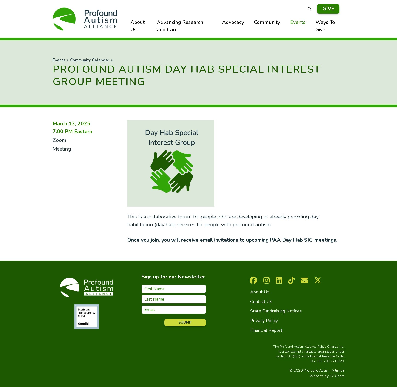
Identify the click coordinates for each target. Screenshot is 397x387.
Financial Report (266, 330)
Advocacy (233, 22)
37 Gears (336, 375)
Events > (61, 60)
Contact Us (261, 301)
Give (328, 8)
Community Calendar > (91, 60)
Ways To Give (325, 26)
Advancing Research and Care (180, 26)
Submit (185, 322)
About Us (137, 26)
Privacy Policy (264, 321)
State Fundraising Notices (276, 311)
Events (298, 22)
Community (267, 22)
